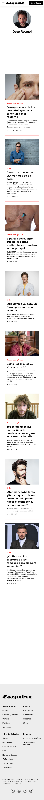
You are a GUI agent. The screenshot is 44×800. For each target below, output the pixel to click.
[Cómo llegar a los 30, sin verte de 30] (22, 343)
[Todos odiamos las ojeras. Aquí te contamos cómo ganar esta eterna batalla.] (22, 406)
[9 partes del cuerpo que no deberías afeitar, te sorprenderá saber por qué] (22, 218)
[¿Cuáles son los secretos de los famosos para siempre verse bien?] (22, 536)
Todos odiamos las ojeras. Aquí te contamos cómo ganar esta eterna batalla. (22, 431)
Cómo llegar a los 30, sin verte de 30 (20, 365)
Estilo (9, 168)
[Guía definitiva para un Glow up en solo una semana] (22, 283)
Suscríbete (36, 3)
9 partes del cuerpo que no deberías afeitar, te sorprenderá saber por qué (22, 243)
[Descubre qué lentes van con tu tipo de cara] (22, 152)
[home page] (15, 3)
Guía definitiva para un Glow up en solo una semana (22, 307)
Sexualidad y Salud (15, 103)
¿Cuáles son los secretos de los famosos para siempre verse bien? (21, 561)
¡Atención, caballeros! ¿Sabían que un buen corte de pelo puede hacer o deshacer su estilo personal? (21, 498)
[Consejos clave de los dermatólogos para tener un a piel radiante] (22, 87)
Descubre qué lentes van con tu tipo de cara (20, 176)
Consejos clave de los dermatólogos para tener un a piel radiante (21, 112)
